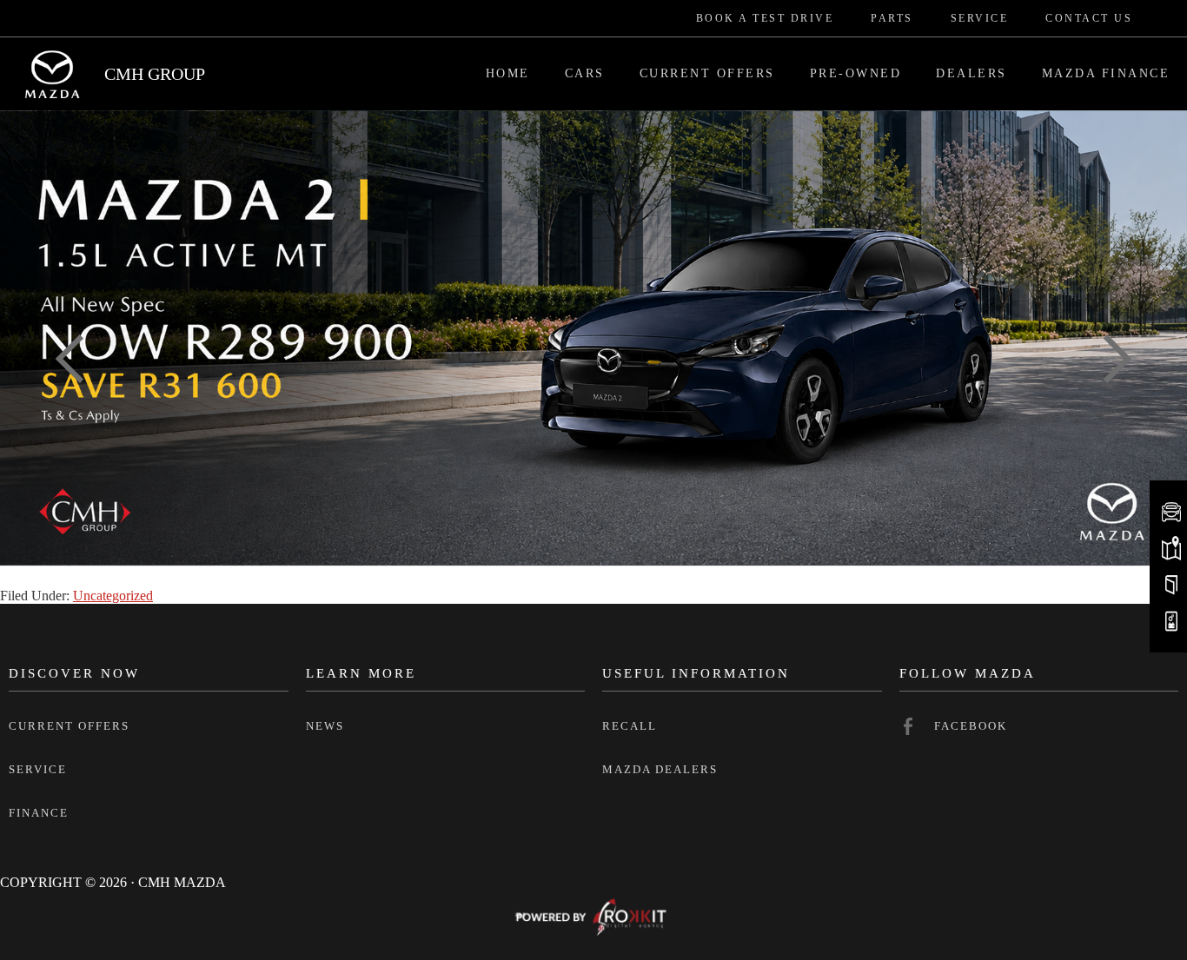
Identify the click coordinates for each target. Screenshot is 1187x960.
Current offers (69, 725)
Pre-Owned (856, 73)
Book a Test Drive (765, 18)
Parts (892, 18)
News (325, 725)
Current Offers (707, 73)
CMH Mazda (52, 74)
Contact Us (1088, 18)
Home (508, 73)
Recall (629, 725)
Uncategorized (113, 595)
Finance (39, 812)
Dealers (971, 73)
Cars (585, 73)
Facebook (970, 725)
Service (980, 18)
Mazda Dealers (660, 769)
